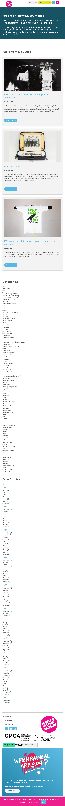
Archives (5, 310)
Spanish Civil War (8, 451)
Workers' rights (7, 470)
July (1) (4, 493)
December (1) (7, 510)
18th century (6, 289)
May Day (5, 404)
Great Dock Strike (8, 372)
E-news (31, 2)
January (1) (6, 503)
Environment (6, 355)
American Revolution (9, 304)
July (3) (4, 682)
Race (4, 434)
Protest (4, 431)
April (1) (5, 575)
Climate (5, 329)
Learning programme (9, 387)
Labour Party (6, 385)
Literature (5, 395)
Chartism (5, 327)
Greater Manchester (9, 374)
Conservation (6, 344)
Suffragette (6, 455)
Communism (6, 340)
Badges (4, 314)
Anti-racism (6, 308)
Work (4, 468)
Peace (4, 423)
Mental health (7, 406)
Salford (4, 444)
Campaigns (6, 325)
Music (4, 414)
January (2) (6, 605)
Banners (5, 316)
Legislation (5, 389)
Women (5, 463)
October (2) (6, 675)
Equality (5, 357)
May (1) (4, 520)
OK (43, 802)
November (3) (7, 643)
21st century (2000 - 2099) (11, 299)
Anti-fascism (6, 306)
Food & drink (6, 365)
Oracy (4, 419)
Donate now (43, 2)
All (3, 287)
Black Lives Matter (8, 323)
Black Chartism (7, 321)
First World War (7, 363)
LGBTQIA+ (5, 391)
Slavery (4, 449)
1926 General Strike (8, 291)
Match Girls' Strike (8, 402)
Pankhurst (5, 421)
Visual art (5, 459)
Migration (5, 408)
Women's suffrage (8, 466)
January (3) (6, 554)
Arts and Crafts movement (11, 312)
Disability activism (8, 353)
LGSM (4, 393)
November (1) (7, 535)
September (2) (7, 567)
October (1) (6, 512)
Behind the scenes (8, 319)
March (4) (5, 690)
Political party (7, 427)
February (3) (6, 692)
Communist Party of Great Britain (13, 342)
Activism (5, 302)
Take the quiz (11, 791)
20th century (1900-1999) (10, 297)
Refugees (5, 440)
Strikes (4, 453)
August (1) (5, 516)
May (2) (5, 626)
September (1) (7, 514)
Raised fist (5, 438)
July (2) (4, 622)
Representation (7, 442)
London (4, 397)
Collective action (8, 338)
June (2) (5, 495)
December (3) (7, 701)
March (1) (5, 499)
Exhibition (5, 359)
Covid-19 (5, 348)
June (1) (5, 544)
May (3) (5, 497)
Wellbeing (5, 461)
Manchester (6, 400)
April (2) (5, 548)
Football (5, 368)
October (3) (6, 616)
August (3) (5, 650)
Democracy (6, 351)
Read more (9, 120)
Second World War (8, 446)
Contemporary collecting (10, 346)
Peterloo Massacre (8, 425)
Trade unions (6, 457)
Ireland (4, 382)
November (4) (7, 703)
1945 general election (9, 293)
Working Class (7, 472)
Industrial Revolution (9, 380)
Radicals (5, 436)
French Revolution (8, 370)
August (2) (5, 490)
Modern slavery (7, 412)
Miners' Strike (6, 410)
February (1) (6, 501)
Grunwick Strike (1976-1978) (11, 376)
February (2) (6, 662)
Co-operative (7, 333)
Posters (5, 429)
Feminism (5, 361)
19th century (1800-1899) (10, 295)
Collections (6, 336)
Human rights (6, 378)
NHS (3, 417)
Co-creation (6, 331)
